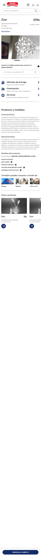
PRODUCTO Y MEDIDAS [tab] (13, 110)
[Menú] (4, 5)
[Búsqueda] (31, 5)
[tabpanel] (20, 142)
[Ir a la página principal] (15, 4)
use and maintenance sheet (11, 167)
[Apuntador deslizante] (17, 60)
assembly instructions (10, 170)
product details (7, 164)
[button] (20, 47)
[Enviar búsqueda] (36, 10)
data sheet (5, 162)
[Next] (38, 48)
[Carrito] (37, 5)
